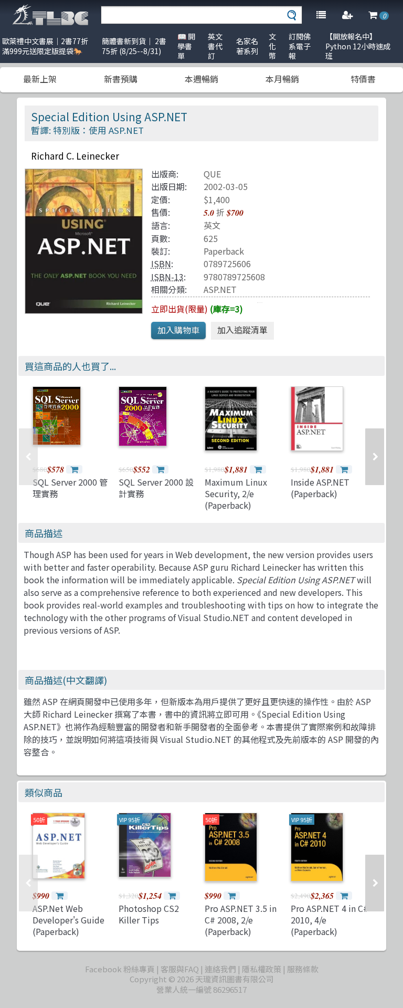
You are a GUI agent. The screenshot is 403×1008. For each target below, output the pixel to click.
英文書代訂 (215, 46)
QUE (212, 173)
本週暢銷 (201, 78)
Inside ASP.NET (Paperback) (320, 488)
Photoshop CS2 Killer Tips (149, 914)
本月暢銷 (282, 78)
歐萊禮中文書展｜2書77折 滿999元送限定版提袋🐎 (45, 46)
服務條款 (303, 968)
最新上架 (40, 78)
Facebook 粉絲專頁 (120, 968)
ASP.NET (220, 289)
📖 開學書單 (186, 46)
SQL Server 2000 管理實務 (70, 488)
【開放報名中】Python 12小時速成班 (357, 46)
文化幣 (272, 46)
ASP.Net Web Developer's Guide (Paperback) (68, 920)
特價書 (363, 78)
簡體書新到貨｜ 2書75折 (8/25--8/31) (134, 46)
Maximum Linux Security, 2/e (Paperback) (236, 494)
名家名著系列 (247, 46)
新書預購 (120, 78)
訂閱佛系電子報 (300, 46)
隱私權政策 (261, 968)
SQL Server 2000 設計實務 (156, 488)
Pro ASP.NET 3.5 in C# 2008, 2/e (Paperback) (241, 920)
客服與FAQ (180, 968)
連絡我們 (220, 968)
